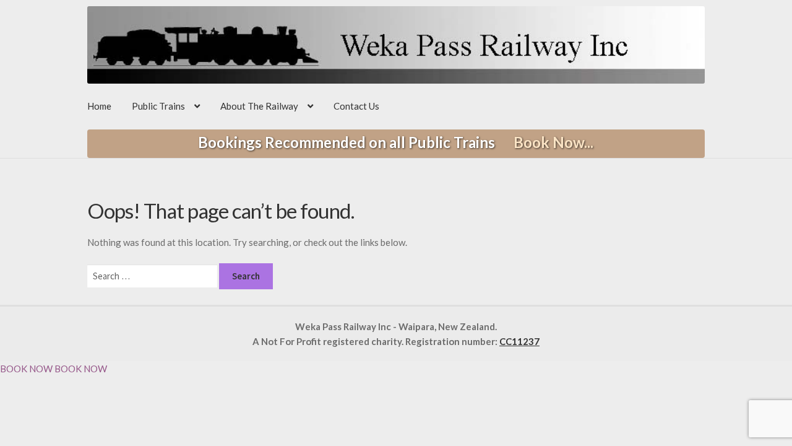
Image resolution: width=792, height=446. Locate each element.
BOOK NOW (26, 368)
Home (99, 106)
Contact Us (356, 106)
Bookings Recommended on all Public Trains (395, 142)
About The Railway (259, 106)
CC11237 (519, 341)
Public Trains (158, 106)
